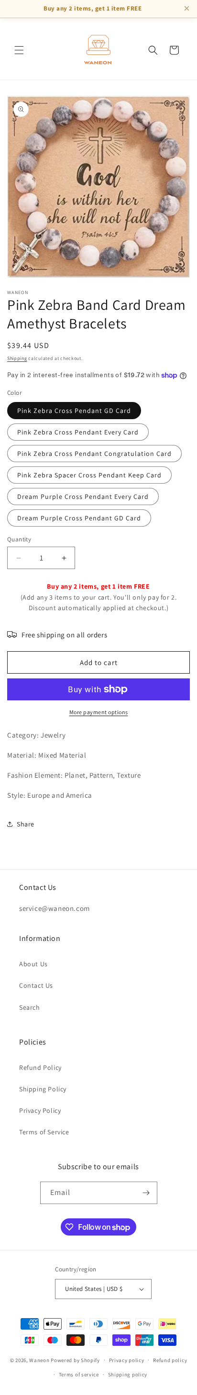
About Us (33, 964)
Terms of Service (44, 1132)
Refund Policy (40, 1067)
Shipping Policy (42, 1089)
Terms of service (79, 1374)
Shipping (17, 358)
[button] (19, 50)
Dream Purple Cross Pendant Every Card (83, 496)
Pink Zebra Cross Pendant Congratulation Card (94, 453)
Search (29, 1007)
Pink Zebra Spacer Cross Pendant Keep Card (89, 475)
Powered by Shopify (75, 1359)
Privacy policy (126, 1360)
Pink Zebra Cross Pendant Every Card (78, 432)
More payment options (98, 712)
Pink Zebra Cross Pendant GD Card (74, 410)
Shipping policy (128, 1374)
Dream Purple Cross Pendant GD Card (79, 518)
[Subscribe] (146, 1193)
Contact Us (36, 985)
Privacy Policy (40, 1110)
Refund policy (170, 1360)
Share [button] (25, 824)
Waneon (39, 1359)
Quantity (19, 539)
